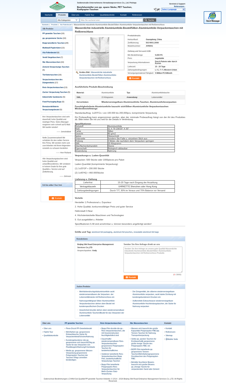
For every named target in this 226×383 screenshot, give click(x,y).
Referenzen (179, 6)
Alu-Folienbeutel (66, 24)
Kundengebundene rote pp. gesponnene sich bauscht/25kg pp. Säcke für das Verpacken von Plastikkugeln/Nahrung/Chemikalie (80, 343)
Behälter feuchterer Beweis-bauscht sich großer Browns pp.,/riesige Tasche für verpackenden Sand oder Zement (145, 365)
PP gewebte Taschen (51, 33)
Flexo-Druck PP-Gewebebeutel (79, 328)
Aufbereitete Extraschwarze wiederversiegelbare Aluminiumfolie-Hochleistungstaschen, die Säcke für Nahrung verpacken (154, 303)
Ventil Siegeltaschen (51, 57)
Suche (151, 20)
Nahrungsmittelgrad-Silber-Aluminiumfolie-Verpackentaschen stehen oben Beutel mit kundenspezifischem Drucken (97, 303)
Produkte (62, 15)
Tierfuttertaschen (50, 75)
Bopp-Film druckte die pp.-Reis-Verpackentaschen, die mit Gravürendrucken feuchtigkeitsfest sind (113, 331)
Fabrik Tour (89, 15)
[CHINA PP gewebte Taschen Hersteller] (58, 6)
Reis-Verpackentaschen (52, 87)
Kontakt (123, 15)
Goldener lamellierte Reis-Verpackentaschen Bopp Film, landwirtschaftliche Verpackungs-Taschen (112, 357)
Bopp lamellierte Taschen (53, 43)
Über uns (75, 15)
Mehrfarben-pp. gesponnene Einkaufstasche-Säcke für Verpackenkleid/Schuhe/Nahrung (80, 334)
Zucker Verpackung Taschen (54, 92)
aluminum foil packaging (102, 232)
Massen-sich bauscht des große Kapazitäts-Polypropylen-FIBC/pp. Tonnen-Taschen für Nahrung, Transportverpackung (145, 331)
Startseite (49, 15)
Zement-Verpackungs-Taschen (55, 67)
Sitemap (169, 335)
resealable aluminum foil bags (146, 232)
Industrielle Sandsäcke (52, 97)
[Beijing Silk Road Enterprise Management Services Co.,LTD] (183, 9)
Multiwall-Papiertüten (51, 48)
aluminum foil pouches (122, 232)
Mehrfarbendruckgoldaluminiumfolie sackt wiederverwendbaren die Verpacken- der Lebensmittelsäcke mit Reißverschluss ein (96, 294)
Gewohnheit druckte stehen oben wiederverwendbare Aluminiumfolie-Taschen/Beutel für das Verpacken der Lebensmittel (101, 313)
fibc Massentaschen (51, 62)
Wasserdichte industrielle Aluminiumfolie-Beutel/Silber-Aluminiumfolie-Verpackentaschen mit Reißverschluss (98, 75)
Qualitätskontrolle (107, 15)
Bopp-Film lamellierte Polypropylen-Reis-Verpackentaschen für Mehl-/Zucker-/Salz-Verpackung (110, 369)
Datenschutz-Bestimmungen (55, 379)
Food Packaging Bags (51, 102)
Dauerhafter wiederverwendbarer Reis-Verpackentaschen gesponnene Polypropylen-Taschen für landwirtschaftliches (112, 345)
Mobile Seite (172, 339)
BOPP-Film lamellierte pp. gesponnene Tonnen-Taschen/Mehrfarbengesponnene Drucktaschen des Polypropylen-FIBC (145, 354)
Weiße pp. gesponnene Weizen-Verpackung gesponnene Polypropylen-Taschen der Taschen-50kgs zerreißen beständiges (79, 355)
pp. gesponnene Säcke (52, 38)
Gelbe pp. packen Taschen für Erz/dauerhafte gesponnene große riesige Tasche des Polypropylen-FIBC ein (143, 342)
